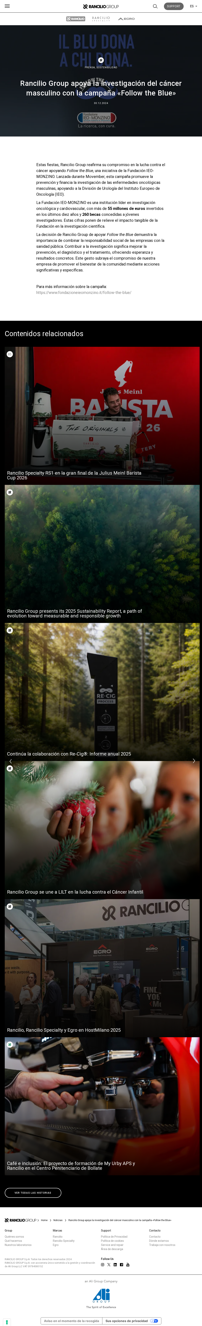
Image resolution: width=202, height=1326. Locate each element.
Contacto (155, 1236)
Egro (56, 1245)
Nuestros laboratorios (18, 1245)
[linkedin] (115, 1264)
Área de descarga (112, 1249)
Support (173, 6)
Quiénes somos (14, 1236)
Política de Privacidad (114, 1236)
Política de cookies (112, 1240)
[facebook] (121, 1264)
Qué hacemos (13, 1240)
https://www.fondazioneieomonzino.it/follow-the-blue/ (83, 292)
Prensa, (90, 67)
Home (44, 1220)
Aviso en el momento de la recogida (71, 1321)
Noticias (58, 1220)
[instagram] (102, 1264)
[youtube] (127, 1264)
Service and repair (112, 1245)
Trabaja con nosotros (162, 1245)
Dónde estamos (159, 1240)
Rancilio (58, 1236)
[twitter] (108, 1264)
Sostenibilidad (106, 67)
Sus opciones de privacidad (127, 1321)
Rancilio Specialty (64, 1240)
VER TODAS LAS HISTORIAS (33, 1192)
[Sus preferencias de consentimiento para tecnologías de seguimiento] (7, 1322)
